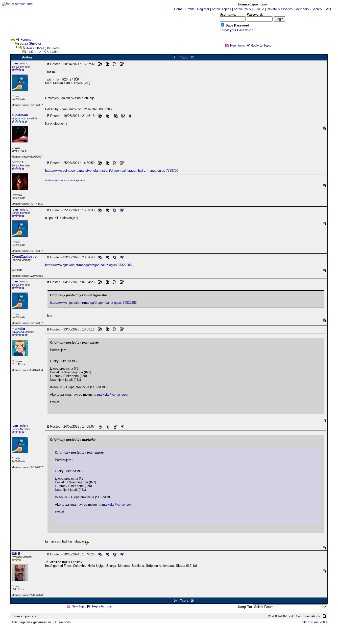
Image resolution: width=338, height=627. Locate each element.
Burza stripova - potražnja (41, 47)
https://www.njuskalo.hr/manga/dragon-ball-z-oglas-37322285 (88, 265)
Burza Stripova (30, 43)
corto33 (17, 162)
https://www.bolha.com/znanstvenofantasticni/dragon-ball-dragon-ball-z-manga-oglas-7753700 (111, 170)
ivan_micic (20, 63)
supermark (20, 115)
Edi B (16, 553)
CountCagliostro (24, 256)
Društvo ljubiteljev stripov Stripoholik (65, 180)
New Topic (237, 45)
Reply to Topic (261, 45)
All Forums (23, 39)
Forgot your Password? (236, 30)
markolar (18, 328)
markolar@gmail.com (112, 394)
